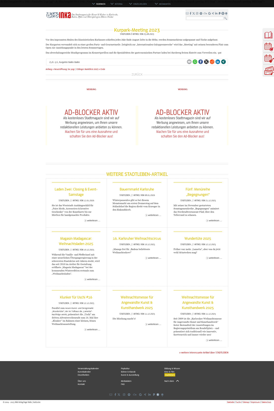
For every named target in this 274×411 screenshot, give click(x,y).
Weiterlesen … (93, 220)
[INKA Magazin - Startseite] (79, 5)
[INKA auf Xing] (213, 13)
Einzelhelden (83, 374)
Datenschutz (266, 402)
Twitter (206, 61)
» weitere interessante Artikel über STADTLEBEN (203, 352)
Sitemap (246, 402)
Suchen (226, 18)
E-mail (189, 61)
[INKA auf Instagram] (197, 13)
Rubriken (100, 4)
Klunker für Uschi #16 (76, 297)
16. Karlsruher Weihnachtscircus (137, 238)
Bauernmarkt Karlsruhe (137, 189)
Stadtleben (64, 200)
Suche (238, 402)
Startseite (230, 402)
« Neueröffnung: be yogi (64, 69)
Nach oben (169, 381)
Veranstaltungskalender (88, 368)
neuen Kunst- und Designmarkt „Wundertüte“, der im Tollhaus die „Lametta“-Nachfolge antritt (72, 311)
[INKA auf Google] (209, 13)
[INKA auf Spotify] (201, 13)
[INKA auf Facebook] (191, 13)
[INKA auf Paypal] (220, 13)
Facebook (200, 61)
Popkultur (125, 368)
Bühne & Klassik (128, 371)
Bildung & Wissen (172, 368)
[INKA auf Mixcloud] (205, 13)
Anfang (49, 69)
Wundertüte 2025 (198, 238)
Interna (118, 4)
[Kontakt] (187, 13)
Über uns (82, 381)
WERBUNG (91, 89)
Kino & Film (169, 371)
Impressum (255, 402)
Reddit (212, 61)
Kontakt (81, 384)
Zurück (137, 74)
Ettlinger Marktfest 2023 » (88, 69)
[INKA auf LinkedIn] (216, 13)
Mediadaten (126, 381)
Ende (103, 69)
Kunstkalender (84, 371)
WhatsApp (195, 61)
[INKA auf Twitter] (193, 13)
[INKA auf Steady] (222, 13)
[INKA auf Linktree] (226, 13)
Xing (223, 61)
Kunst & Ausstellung (130, 374)
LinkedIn (217, 61)
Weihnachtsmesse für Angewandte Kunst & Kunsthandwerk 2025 (137, 302)
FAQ (122, 384)
